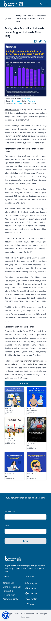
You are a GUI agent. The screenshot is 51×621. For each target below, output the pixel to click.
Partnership (8, 591)
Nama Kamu (10, 511)
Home (10, 18)
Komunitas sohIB (10, 599)
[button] (6, 615)
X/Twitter (32, 599)
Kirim (25, 541)
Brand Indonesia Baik (12, 587)
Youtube (32, 588)
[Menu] (46, 4)
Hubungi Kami (9, 595)
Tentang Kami (9, 582)
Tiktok (31, 604)
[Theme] (41, 4)
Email (7, 525)
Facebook (32, 593)
